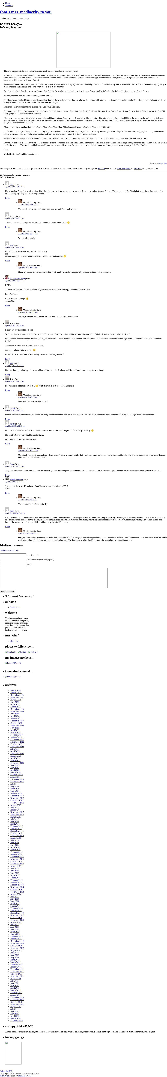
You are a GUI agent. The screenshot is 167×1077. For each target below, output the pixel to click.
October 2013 (16, 917)
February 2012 (16, 964)
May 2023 (14, 728)
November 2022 (17, 742)
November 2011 (17, 971)
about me (9, 5)
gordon (13, 424)
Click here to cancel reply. (9, 550)
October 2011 (16, 974)
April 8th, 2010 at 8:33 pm (27, 234)
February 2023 (16, 735)
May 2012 (14, 957)
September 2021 (17, 753)
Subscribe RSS (6, 1071)
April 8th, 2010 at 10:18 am (15, 187)
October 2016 (16, 833)
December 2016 (17, 831)
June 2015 (14, 871)
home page (14, 607)
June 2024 (14, 714)
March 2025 (15, 707)
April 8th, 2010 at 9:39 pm (14, 325)
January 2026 (16, 693)
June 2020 (14, 765)
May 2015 (14, 873)
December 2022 (17, 739)
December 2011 (16, 969)
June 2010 (14, 1011)
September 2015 (17, 864)
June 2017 (14, 821)
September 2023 (17, 725)
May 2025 (14, 702)
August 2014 (15, 894)
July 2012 (14, 953)
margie (13, 408)
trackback (138, 168)
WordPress (4, 1076)
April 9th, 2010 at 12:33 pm (15, 426)
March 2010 (15, 1018)
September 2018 (17, 803)
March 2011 (15, 990)
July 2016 (14, 840)
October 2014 (16, 889)
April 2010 (14, 1016)
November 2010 (17, 999)
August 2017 (15, 817)
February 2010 (16, 1021)
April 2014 (14, 903)
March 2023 (15, 732)
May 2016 (14, 845)
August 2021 (15, 756)
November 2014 (17, 887)
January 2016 (16, 854)
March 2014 (15, 906)
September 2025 (17, 697)
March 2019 (15, 791)
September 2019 (17, 782)
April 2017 (14, 824)
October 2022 (16, 744)
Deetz (12, 464)
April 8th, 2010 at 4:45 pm (14, 247)
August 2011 (15, 978)
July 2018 (14, 807)
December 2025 (17, 695)
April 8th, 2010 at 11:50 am (28, 205)
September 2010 (17, 1004)
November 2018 (17, 798)
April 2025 (14, 704)
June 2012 (14, 955)
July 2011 (14, 981)
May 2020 (14, 768)
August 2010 (15, 1007)
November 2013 (17, 915)
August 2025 (15, 700)
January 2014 (16, 910)
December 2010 (17, 997)
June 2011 (14, 983)
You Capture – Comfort (162, 163)
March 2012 (15, 962)
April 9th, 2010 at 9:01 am (14, 410)
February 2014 (16, 908)
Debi (12, 185)
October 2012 (16, 946)
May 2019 (14, 786)
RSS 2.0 (101, 168)
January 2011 (15, 995)
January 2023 (16, 737)
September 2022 (17, 746)
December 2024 (17, 709)
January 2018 (16, 810)
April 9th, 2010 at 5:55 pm (14, 482)
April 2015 (14, 875)
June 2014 (14, 899)
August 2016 (15, 838)
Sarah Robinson (16, 480)
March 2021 (15, 760)
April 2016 (14, 847)
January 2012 (16, 967)
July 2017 (14, 819)
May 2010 (14, 1014)
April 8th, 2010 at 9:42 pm (14, 366)
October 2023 (16, 723)
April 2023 (14, 730)
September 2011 (17, 976)
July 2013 (14, 925)
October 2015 (16, 861)
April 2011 (14, 988)
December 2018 (17, 796)
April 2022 (14, 751)
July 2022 (14, 749)
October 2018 (16, 800)
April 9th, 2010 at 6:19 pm (27, 500)
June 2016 (14, 842)
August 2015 (15, 866)
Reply (7, 198)
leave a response (123, 168)
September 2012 (17, 948)
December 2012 (17, 941)
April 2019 (14, 789)
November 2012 (17, 943)
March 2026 (15, 690)
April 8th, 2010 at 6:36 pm (14, 281)
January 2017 (16, 828)
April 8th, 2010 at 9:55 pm (27, 397)
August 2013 (15, 922)
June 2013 (14, 927)
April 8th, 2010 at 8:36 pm (27, 312)
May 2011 (14, 985)
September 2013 (17, 920)
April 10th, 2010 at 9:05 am (28, 533)
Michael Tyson (24, 1076)
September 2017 (17, 814)
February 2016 (16, 852)
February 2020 (16, 775)
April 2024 (14, 716)
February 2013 (16, 936)
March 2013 (15, 934)
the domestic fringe (18, 279)
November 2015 (17, 859)
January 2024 (16, 718)
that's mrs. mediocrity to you (26, 12)
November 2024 (17, 711)
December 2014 (17, 885)
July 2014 (14, 896)
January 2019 (16, 793)
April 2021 (14, 758)
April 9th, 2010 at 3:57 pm (14, 466)
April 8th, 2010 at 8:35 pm (27, 268)
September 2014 (17, 892)
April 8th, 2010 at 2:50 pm (14, 218)
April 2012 (14, 960)
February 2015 (16, 880)
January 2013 (16, 939)
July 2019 (14, 784)
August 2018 (15, 805)
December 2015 (17, 857)
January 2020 (16, 777)
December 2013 (17, 913)
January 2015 (16, 882)
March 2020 (15, 772)
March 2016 (15, 850)
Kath (12, 511)
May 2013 (14, 929)
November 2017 (17, 812)
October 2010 (16, 1002)
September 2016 (17, 835)
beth (11, 245)
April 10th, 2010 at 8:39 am (15, 513)
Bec (11, 363)
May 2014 (14, 901)
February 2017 (16, 826)
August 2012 (15, 950)
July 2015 (14, 868)
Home (7, 3)
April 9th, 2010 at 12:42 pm (28, 451)
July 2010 (14, 1009)
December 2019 (17, 779)
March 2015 (15, 878)
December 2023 (17, 721)
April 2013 (14, 932)
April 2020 (14, 770)
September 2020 (17, 763)
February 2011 (16, 992)
